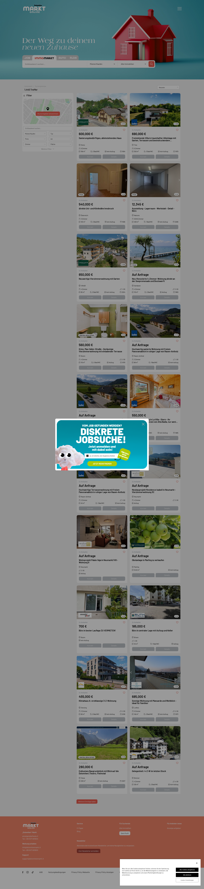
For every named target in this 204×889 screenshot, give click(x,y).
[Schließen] (196, 863)
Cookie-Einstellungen (187, 880)
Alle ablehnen (187, 875)
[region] (160, 872)
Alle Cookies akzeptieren (187, 870)
